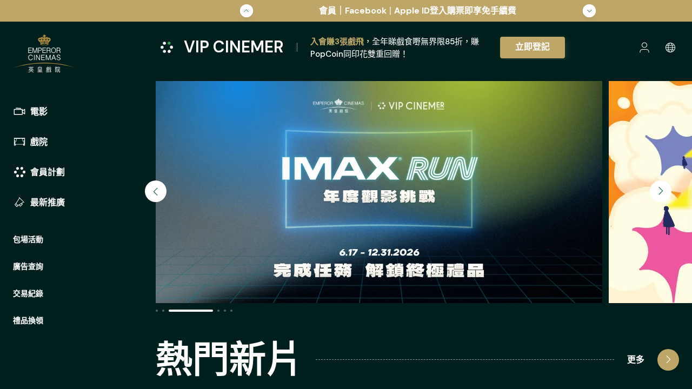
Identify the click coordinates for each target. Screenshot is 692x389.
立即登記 (532, 46)
